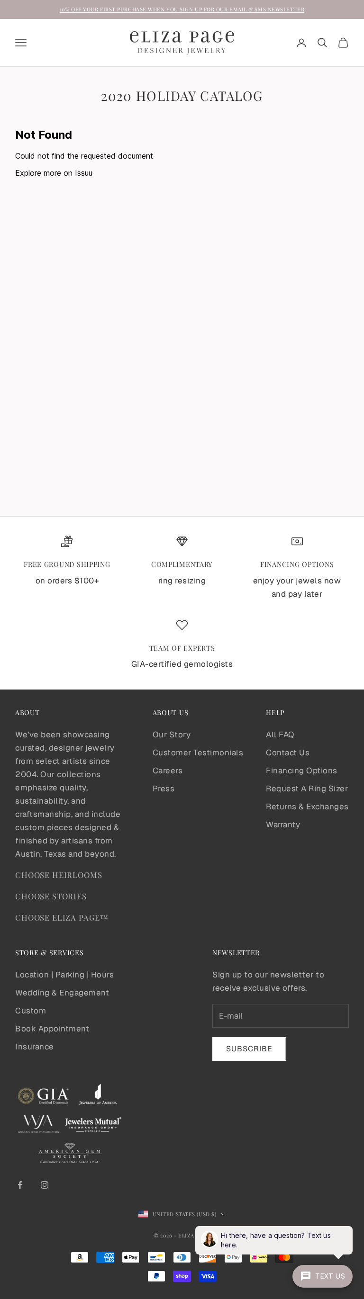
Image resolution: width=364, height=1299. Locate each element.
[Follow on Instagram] (44, 1185)
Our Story (172, 734)
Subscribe (249, 1049)
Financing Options (301, 770)
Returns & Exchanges (307, 806)
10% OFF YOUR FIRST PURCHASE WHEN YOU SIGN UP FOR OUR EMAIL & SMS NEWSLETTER (182, 9)
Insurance (34, 1046)
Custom (30, 1010)
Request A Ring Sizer (307, 788)
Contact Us (287, 752)
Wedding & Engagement (62, 992)
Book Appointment (52, 1028)
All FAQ (280, 734)
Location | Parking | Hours (64, 974)
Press (164, 788)
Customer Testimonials (198, 752)
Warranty (283, 824)
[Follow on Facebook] (20, 1185)
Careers (168, 770)
